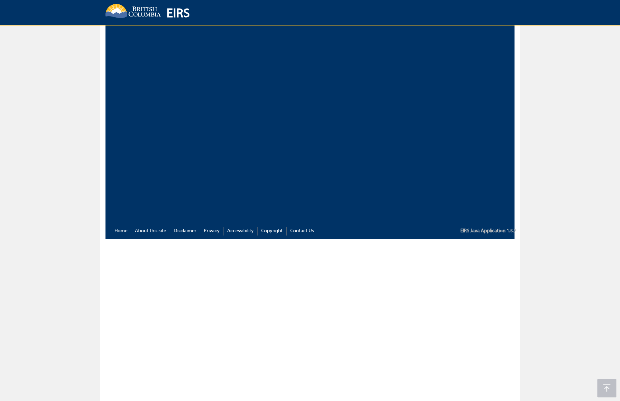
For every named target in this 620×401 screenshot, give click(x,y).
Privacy (212, 231)
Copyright (272, 231)
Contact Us (302, 231)
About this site (150, 231)
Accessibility (240, 231)
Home (120, 231)
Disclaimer (185, 231)
